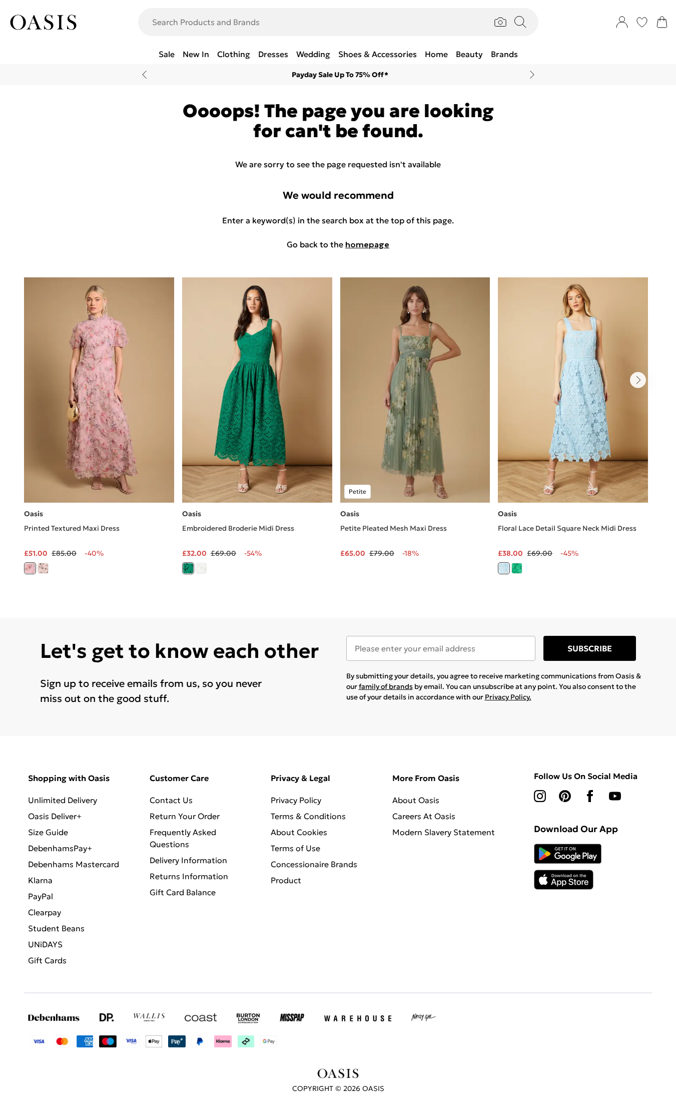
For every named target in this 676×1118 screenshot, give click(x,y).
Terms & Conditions (308, 816)
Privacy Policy (296, 800)
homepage (367, 244)
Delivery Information (188, 860)
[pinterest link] (565, 796)
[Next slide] (532, 75)
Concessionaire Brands (314, 864)
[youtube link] (615, 796)
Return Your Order (185, 816)
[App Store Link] (567, 867)
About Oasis (415, 800)
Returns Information (189, 876)
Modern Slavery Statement (443, 832)
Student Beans (56, 928)
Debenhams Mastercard (73, 864)
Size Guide (48, 832)
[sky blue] (503, 568)
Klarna (40, 880)
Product (286, 880)
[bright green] (188, 568)
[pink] (30, 568)
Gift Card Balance (183, 892)
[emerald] (516, 568)
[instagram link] (540, 796)
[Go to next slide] (638, 380)
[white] (201, 568)
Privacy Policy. (508, 696)
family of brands (386, 686)
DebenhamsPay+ (60, 848)
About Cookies (299, 832)
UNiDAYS (45, 944)
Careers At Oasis (423, 816)
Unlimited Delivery (62, 800)
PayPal (40, 896)
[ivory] (43, 568)
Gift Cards (47, 960)
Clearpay (44, 912)
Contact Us (171, 800)
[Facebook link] (590, 796)
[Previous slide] (144, 75)
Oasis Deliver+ (55, 816)
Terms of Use (295, 848)
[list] (338, 431)
